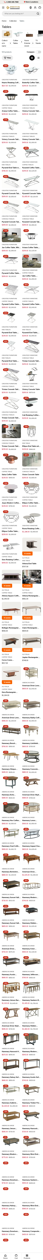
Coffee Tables (27, 165)
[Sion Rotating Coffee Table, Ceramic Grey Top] (11, 545)
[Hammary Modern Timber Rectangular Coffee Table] (11, 1142)
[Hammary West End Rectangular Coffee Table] (31, 1142)
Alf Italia (25, 558)
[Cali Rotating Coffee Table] (31, 403)
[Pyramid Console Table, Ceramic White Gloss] (31, 207)
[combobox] (21, 13)
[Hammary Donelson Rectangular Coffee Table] (11, 1167)
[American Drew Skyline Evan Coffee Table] (31, 782)
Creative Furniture (9, 79)
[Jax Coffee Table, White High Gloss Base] (11, 235)
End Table (26, 443)
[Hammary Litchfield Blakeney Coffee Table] (31, 731)
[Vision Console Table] (31, 459)
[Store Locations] (30, 7)
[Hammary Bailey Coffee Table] (31, 705)
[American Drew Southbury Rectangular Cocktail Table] (11, 936)
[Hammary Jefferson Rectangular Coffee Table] (31, 962)
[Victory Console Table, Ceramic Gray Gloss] (11, 124)
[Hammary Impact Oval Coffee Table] (31, 834)
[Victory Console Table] (31, 374)
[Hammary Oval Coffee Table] (11, 834)
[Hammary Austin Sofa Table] (31, 1065)
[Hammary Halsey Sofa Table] (11, 1065)
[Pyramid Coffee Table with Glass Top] (31, 153)
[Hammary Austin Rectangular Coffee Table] (11, 962)
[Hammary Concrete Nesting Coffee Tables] (31, 757)
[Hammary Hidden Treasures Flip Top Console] (31, 1013)
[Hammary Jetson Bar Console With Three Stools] (11, 988)
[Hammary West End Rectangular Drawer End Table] (31, 1193)
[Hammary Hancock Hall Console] (11, 1039)
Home (4, 21)
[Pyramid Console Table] (31, 181)
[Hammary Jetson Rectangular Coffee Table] (11, 1116)
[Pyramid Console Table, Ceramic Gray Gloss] (11, 207)
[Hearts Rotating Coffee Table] (11, 70)
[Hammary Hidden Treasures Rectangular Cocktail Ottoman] (31, 911)
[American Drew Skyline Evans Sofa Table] (11, 1013)
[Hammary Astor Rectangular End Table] (31, 1245)
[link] (7, 38)
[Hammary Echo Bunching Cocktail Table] (11, 782)
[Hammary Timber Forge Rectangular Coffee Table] (31, 1090)
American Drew (28, 682)
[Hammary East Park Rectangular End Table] (11, 1245)
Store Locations (31, 2)
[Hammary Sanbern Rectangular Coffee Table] (31, 1167)
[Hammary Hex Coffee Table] (11, 808)
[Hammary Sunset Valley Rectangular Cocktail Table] (11, 885)
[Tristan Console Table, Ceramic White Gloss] (11, 403)
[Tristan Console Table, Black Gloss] (11, 431)
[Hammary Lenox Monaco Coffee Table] (31, 808)
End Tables (6, 165)
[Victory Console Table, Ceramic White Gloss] (31, 124)
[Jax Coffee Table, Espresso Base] (31, 261)
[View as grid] (32, 58)
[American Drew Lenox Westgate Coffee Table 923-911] (11, 705)
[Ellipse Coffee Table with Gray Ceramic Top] (31, 488)
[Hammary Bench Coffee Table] (11, 731)
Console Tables (28, 108)
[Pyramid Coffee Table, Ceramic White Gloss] (31, 289)
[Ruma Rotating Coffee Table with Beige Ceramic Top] (31, 516)
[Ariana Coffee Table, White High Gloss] (31, 235)
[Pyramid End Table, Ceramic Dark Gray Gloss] (11, 318)
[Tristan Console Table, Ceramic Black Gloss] (31, 346)
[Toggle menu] (3, 7)
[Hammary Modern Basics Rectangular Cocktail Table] (31, 885)
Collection (13, 21)
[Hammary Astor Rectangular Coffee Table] (31, 936)
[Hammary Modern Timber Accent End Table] (31, 1039)
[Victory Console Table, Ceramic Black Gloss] (31, 96)
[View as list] (38, 58)
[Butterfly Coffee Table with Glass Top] (31, 70)
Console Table (28, 219)
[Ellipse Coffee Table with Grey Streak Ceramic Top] (11, 516)
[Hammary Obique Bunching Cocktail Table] (11, 757)
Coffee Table (7, 108)
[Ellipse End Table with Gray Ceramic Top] (31, 431)
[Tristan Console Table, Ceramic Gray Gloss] (11, 374)
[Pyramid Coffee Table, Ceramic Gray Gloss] (11, 289)
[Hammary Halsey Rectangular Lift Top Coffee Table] (11, 1193)
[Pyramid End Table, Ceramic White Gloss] (11, 346)
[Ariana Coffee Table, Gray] (11, 96)
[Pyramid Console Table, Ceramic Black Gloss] (11, 181)
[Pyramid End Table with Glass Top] (11, 153)
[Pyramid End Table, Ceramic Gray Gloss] (31, 318)
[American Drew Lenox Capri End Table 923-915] (31, 673)
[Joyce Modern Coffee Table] (11, 488)
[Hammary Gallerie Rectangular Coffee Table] (11, 1090)
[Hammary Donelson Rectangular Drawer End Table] (11, 1219)
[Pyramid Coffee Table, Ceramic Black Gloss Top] (11, 261)
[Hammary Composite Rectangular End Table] (31, 1219)
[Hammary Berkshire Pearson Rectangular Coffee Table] (11, 859)
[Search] (38, 13)
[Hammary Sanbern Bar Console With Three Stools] (31, 988)
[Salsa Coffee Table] (11, 459)
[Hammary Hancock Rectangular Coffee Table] (31, 1116)
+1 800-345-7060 (12, 2)
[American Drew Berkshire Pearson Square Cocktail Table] (31, 859)
